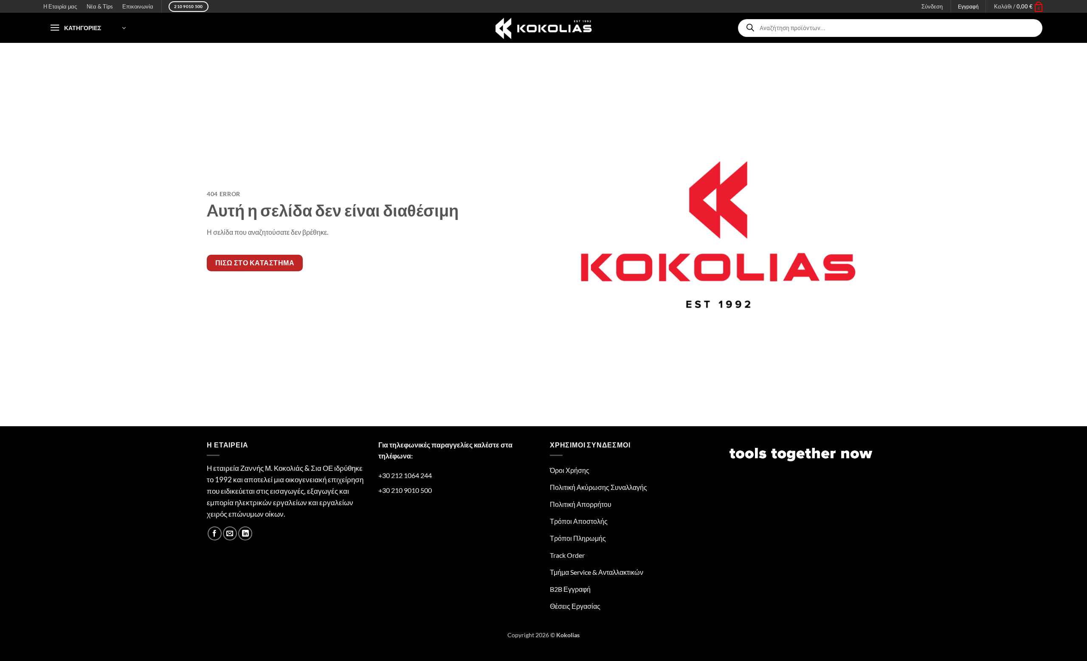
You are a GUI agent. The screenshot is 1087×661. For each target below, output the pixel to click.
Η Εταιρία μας (60, 6)
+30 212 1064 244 (405, 475)
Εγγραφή (968, 6)
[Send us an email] (230, 533)
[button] (1019, 6)
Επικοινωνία (137, 6)
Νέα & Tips (100, 6)
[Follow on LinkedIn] (245, 533)
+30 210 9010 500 (405, 490)
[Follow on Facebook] (215, 533)
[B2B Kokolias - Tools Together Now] (543, 28)
